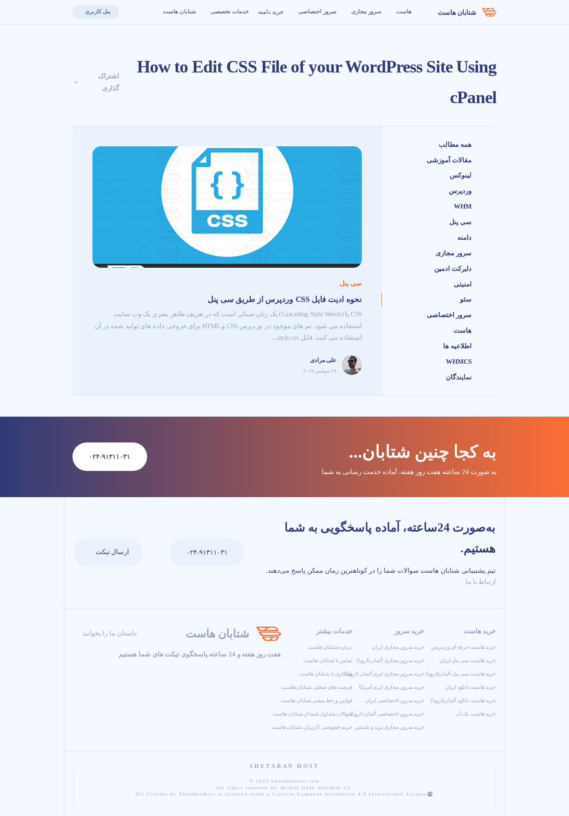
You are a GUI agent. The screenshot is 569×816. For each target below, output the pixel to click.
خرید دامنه (271, 12)
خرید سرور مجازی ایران (398, 647)
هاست (403, 11)
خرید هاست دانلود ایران (470, 687)
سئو (466, 299)
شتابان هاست (457, 12)
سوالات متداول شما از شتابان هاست (312, 714)
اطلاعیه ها (457, 346)
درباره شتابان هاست (330, 647)
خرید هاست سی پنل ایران (468, 660)
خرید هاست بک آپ (475, 714)
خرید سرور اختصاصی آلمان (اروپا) (387, 714)
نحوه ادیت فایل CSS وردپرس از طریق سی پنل (285, 299)
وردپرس (460, 190)
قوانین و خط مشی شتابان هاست (317, 700)
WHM (463, 206)
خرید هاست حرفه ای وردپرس (463, 647)
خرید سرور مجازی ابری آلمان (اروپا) (384, 674)
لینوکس (461, 175)
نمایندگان (459, 377)
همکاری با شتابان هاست (326, 674)
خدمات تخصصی (229, 11)
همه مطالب (455, 144)
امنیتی (463, 284)
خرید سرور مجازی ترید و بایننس (389, 727)
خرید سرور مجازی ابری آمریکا (392, 687)
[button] (129, 12)
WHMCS (459, 361)
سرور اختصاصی (316, 11)
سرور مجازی (365, 11)
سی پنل (460, 221)
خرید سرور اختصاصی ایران (394, 700)
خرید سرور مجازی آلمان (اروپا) (391, 660)
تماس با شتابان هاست (328, 660)
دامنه (464, 237)
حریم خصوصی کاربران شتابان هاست (312, 727)
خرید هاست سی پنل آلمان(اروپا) (460, 674)
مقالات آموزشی (449, 160)
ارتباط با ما (480, 581)
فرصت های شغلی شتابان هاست (317, 687)
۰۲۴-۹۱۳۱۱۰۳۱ (207, 552)
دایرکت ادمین (453, 268)
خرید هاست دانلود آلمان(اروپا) (463, 700)
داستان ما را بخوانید (108, 633)
